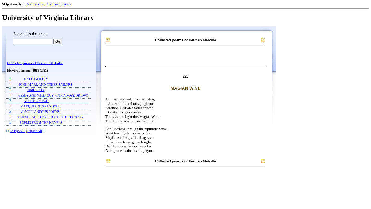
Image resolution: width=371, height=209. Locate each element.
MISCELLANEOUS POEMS (40, 112)
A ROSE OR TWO (36, 101)
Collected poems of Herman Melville (35, 63)
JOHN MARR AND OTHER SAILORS (45, 85)
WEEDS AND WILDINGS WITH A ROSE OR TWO (52, 95)
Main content (36, 4)
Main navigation (58, 4)
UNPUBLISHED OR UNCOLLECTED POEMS (50, 117)
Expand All (34, 131)
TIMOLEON (35, 90)
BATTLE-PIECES (36, 79)
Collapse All (17, 131)
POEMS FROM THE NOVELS (41, 123)
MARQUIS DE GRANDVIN (40, 106)
